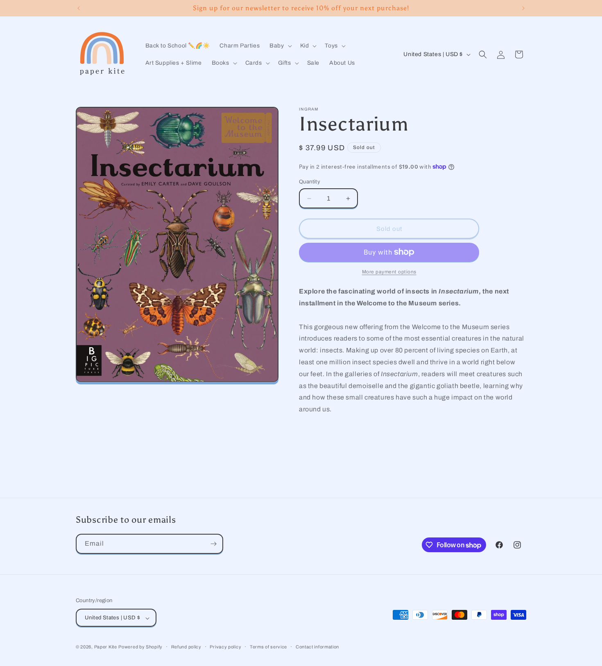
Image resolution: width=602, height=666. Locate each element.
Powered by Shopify (140, 647)
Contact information (317, 646)
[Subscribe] (213, 544)
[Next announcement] (523, 8)
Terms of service (268, 646)
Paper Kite (105, 647)
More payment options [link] (389, 272)
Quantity (309, 182)
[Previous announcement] (79, 8)
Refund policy (186, 646)
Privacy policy (225, 646)
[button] (280, 45)
